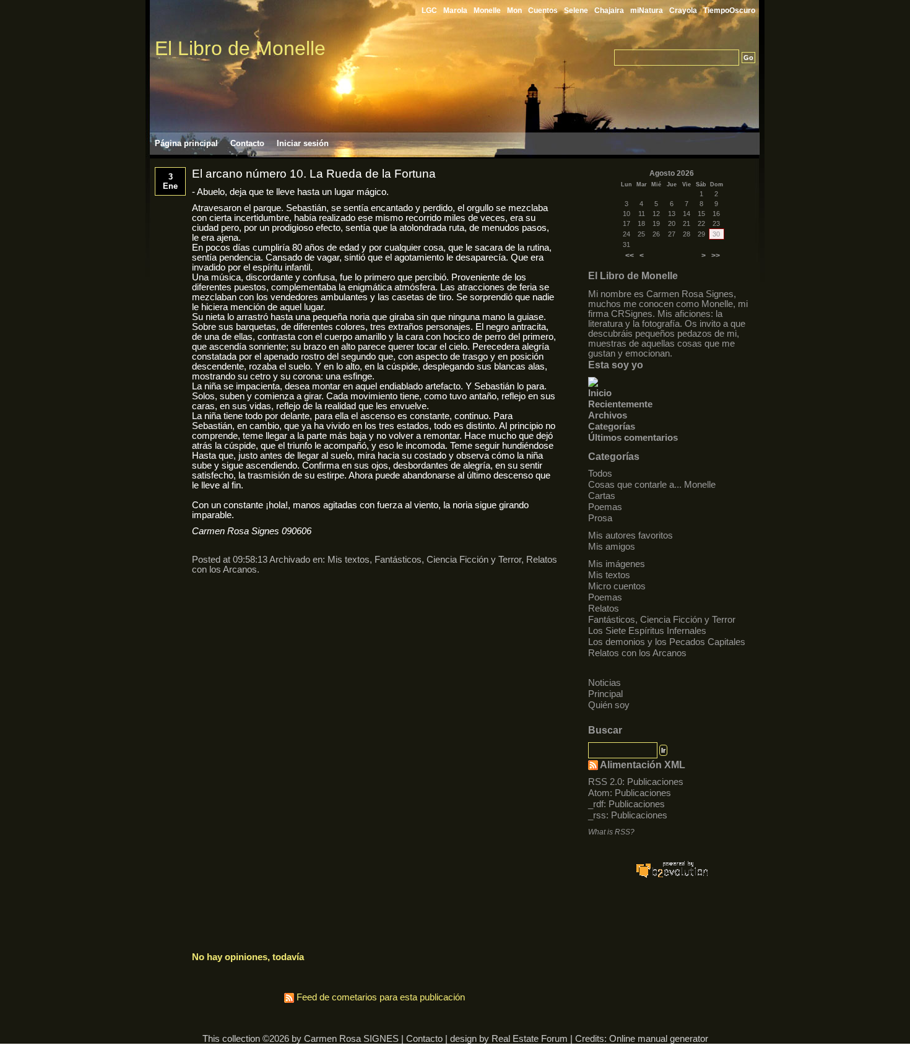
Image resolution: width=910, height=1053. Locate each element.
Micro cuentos (617, 586)
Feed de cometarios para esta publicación (379, 997)
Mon (514, 10)
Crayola (683, 10)
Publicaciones (655, 782)
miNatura (646, 10)
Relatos (603, 608)
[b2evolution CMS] (672, 877)
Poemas (605, 507)
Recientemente (620, 404)
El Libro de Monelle (240, 48)
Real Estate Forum (530, 1039)
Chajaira (609, 10)
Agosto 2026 (671, 173)
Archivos (607, 415)
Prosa (600, 518)
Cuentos (543, 10)
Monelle (487, 10)
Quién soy (609, 705)
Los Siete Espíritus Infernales (647, 631)
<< (629, 255)
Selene (576, 10)
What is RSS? (611, 832)
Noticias (604, 683)
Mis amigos (611, 547)
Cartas (601, 496)
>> (715, 255)
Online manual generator (658, 1039)
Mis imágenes (616, 564)
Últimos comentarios (633, 438)
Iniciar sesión (303, 143)
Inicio (600, 393)
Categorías (611, 426)
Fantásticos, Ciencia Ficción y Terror (661, 620)
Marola (455, 10)
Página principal (186, 143)
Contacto (247, 143)
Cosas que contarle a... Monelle (652, 485)
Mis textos (609, 575)
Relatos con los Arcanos (637, 653)
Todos (600, 474)
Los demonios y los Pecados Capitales (666, 642)
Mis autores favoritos (630, 535)
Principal (605, 694)
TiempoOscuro (729, 10)
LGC (429, 10)
